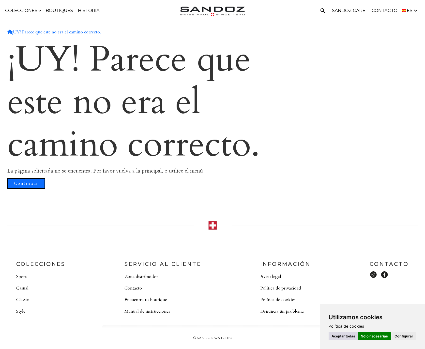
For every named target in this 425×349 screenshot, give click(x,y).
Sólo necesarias (374, 336)
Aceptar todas (343, 336)
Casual (22, 288)
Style (20, 311)
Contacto (133, 288)
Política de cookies (277, 300)
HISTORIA (89, 10)
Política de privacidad (280, 288)
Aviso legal (270, 277)
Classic (22, 300)
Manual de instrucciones (147, 311)
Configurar (404, 336)
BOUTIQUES (59, 10)
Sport (21, 277)
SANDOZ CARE (348, 10)
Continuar (26, 183)
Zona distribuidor (141, 277)
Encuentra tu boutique (145, 300)
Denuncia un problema (282, 311)
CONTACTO (384, 10)
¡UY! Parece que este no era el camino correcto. (56, 32)
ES (410, 10)
